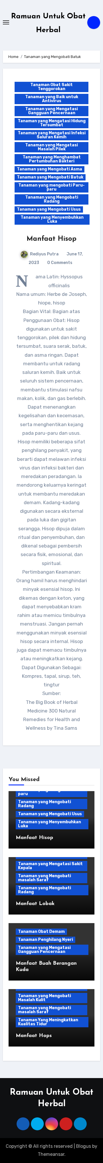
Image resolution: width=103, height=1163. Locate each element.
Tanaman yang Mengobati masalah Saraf (44, 877)
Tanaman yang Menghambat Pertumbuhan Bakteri (52, 159)
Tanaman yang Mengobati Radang (51, 199)
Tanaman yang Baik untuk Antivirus (51, 98)
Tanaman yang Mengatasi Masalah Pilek (51, 147)
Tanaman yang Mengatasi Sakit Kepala (50, 865)
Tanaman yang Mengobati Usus (49, 209)
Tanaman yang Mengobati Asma (49, 169)
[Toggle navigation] (6, 22)
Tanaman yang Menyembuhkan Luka (52, 219)
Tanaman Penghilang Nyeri (45, 939)
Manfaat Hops (34, 1035)
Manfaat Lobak (35, 903)
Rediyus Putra (44, 254)
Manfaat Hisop (51, 239)
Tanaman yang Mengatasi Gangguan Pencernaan (51, 110)
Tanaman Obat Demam (41, 931)
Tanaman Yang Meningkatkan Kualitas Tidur (48, 1022)
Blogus (83, 1146)
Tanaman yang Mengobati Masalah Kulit (44, 997)
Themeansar (51, 1154)
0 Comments (59, 262)
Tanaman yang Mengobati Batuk (50, 177)
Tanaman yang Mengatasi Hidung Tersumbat (52, 123)
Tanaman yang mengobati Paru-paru (51, 187)
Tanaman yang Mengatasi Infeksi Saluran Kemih (52, 135)
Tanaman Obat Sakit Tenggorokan (51, 86)
